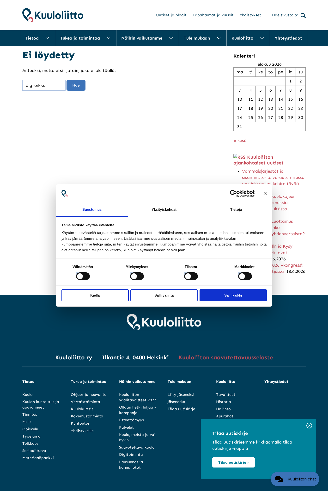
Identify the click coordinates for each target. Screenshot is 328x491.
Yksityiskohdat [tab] (164, 209)
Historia (223, 401)
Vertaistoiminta (85, 401)
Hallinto (223, 409)
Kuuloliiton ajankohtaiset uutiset (258, 160)
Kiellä (95, 295)
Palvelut (126, 427)
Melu (26, 421)
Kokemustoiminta (87, 416)
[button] (295, 479)
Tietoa (32, 38)
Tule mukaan (197, 38)
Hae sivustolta (285, 15)
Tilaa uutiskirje (181, 409)
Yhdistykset (250, 15)
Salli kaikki (233, 295)
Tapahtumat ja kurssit (213, 15)
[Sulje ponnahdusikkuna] (309, 426)
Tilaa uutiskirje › (233, 462)
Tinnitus (29, 414)
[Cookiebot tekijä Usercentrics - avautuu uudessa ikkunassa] (234, 193)
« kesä (240, 140)
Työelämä (31, 436)
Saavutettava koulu (136, 447)
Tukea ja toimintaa (80, 38)
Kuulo (27, 394)
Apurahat (224, 416)
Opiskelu (30, 429)
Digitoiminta (131, 454)
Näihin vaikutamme (141, 38)
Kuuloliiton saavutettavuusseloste (225, 357)
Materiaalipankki (38, 458)
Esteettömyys (131, 420)
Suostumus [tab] (92, 209)
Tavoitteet (225, 394)
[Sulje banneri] (265, 193)
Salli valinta (164, 295)
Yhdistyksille (82, 430)
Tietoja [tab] (236, 209)
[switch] (132, 275)
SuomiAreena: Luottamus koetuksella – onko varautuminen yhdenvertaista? (273, 227)
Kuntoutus (80, 423)
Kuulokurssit (82, 409)
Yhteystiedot (288, 38)
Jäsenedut (177, 401)
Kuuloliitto (242, 38)
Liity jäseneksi (181, 394)
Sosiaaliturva (34, 450)
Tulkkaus (30, 443)
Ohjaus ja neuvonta (89, 394)
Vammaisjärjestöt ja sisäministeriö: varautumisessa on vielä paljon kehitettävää (273, 177)
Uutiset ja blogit (171, 15)
